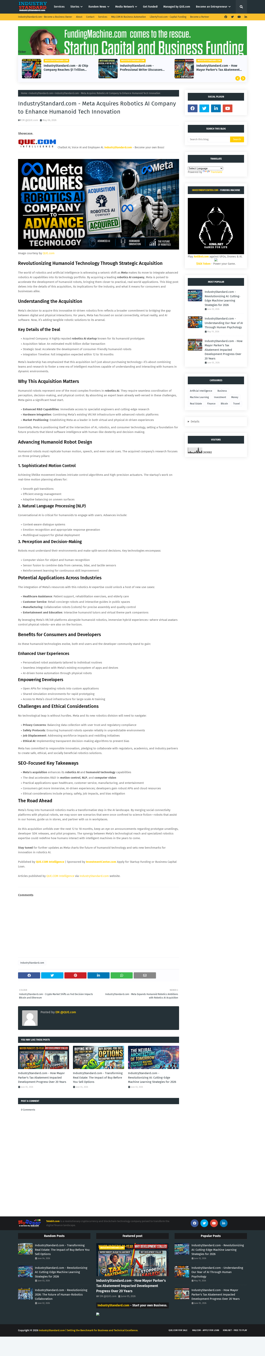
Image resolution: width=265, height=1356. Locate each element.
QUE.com (49, 253)
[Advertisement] (98, 927)
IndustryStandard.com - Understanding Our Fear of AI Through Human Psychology (224, 323)
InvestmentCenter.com (205, 190)
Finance (211, 403)
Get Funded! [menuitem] (150, 6)
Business (222, 391)
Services (102, 17)
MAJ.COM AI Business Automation (128, 17)
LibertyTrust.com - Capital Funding (168, 17)
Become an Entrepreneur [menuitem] (211, 6)
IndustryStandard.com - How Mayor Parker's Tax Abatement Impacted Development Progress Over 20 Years (218, 68)
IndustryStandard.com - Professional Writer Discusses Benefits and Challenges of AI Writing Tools (141, 68)
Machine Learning (199, 397)
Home (24, 93)
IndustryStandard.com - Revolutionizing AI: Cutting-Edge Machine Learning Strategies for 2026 (152, 1077)
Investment (220, 397)
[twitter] (232, 17)
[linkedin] (245, 17)
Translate (216, 172)
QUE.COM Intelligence (60, 876)
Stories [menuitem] (74, 6)
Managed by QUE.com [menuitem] (176, 6)
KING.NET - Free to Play (235, 1330)
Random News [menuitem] (97, 6)
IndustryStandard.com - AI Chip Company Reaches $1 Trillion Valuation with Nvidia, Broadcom (67, 68)
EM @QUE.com (29, 120)
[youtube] (239, 17)
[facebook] (225, 17)
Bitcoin (224, 403)
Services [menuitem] (59, 6)
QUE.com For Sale (178, 1330)
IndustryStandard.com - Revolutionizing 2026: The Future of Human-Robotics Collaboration (61, 1294)
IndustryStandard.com (41, 93)
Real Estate (196, 403)
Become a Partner (199, 17)
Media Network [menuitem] (124, 6)
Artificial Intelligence (201, 391)
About (79, 17)
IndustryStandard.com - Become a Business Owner (45, 17)
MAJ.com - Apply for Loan (205, 1330)
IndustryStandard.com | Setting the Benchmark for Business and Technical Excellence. (88, 1330)
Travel (236, 403)
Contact (90, 17)
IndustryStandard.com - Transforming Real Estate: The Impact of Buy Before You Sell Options (98, 1077)
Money (234, 397)
